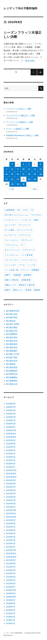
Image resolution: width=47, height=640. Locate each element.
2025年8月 (11, 443)
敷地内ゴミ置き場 (26, 285)
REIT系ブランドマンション (17, 215)
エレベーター (10, 225)
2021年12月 (11, 590)
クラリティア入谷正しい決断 (18, 109)
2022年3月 (11, 580)
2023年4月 (11, 537)
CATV (25, 210)
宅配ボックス (10, 285)
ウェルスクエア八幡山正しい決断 (20, 115)
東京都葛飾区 (12, 377)
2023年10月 (11, 517)
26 (35, 179)
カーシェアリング (24, 230)
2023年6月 (11, 530)
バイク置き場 (26, 255)
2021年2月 (10, 623)
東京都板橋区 (12, 351)
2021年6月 (10, 610)
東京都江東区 (12, 357)
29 (12, 184)
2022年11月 (11, 553)
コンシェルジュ (11, 240)
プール (22, 265)
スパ (23, 245)
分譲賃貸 (17, 275)
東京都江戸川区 (13, 354)
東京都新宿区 (12, 344)
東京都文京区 (12, 341)
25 (29, 179)
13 (41, 169)
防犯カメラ (18, 290)
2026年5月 (11, 413)
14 (6, 174)
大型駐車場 (25, 280)
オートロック (24, 225)
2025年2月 (10, 463)
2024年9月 (11, 480)
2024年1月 (10, 507)
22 (12, 179)
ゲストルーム (24, 235)
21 (6, 179)
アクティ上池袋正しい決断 (17, 129)
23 (18, 179)
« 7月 (11, 189)
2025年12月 (11, 430)
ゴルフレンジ (26, 240)
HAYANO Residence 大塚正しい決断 (22, 135)
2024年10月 (11, 477)
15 (12, 174)
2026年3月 (11, 420)
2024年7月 (11, 487)
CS (32, 210)
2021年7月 (10, 607)
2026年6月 (11, 410)
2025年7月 (10, 447)
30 (18, 184)
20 (40, 174)
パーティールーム (28, 260)
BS (18, 210)
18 (29, 174)
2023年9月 (11, 520)
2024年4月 (11, 497)
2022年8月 (11, 563)
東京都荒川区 (12, 374)
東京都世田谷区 (13, 311)
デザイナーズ (28, 250)
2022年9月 (11, 560)
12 (35, 169)
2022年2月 (11, 583)
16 (18, 174)
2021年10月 (11, 597)
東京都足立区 (12, 384)
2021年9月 (10, 600)
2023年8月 (11, 523)
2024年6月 (11, 490)
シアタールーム (11, 245)
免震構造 (35, 270)
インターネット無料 (29, 220)
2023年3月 (10, 540)
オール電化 (9, 230)
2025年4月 (11, 457)
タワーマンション (12, 250)
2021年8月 (10, 603)
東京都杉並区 (12, 347)
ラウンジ (25, 270)
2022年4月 (11, 577)
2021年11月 (11, 593)
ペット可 (31, 265)
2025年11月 (11, 433)
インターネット (11, 220)
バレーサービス (11, 260)
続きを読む (30, 60)
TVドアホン (36, 215)
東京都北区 (11, 321)
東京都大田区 (12, 337)
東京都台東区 (12, 327)
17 (23, 174)
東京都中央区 (12, 314)
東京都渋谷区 (12, 361)
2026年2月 (11, 423)
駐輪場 (37, 290)
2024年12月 (11, 470)
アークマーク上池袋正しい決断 (19, 122)
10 (23, 169)
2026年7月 (11, 407)
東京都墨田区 (12, 334)
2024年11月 (11, 473)
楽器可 (7, 290)
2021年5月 (10, 613)
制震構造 (27, 275)
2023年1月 (10, 547)
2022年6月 (11, 570)
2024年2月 (11, 503)
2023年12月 (11, 510)
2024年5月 (11, 493)
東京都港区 (11, 364)
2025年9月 (11, 440)
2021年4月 (10, 617)
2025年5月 (10, 453)
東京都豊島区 (12, 381)
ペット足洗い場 (11, 270)
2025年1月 (10, 467)
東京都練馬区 (12, 371)
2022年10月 (11, 557)
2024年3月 (11, 500)
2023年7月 (10, 527)
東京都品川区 (12, 331)
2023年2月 (10, 543)
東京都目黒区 (12, 367)
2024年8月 (11, 483)
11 (29, 169)
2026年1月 (10, 427)
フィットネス (10, 265)
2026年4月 (11, 417)
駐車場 (28, 290)
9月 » (35, 189)
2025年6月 (11, 450)
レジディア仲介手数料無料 (20, 8)
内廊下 (7, 275)
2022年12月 (11, 550)
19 (35, 174)
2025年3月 (10, 460)
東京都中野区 (12, 317)
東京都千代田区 (13, 324)
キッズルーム (10, 235)
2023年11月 (11, 513)
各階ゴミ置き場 (11, 280)
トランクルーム (11, 255)
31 (23, 184)
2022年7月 (11, 567)
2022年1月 (10, 587)
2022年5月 (11, 573)
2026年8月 (11, 403)
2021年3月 (10, 620)
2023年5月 (10, 533)
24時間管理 (10, 210)
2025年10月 (11, 437)
